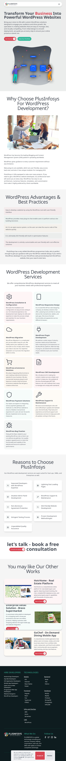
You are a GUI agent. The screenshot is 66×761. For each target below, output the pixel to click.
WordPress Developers (11, 696)
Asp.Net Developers (10, 679)
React (26, 696)
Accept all (40, 756)
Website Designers (9, 694)
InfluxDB (47, 704)
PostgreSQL (48, 702)
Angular (27, 693)
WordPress (28, 722)
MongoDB (48, 700)
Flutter (27, 686)
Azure (26, 714)
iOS (26, 679)
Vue (26, 698)
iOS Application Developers (12, 681)
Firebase (47, 698)
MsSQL (47, 693)
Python (47, 684)
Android (27, 682)
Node (46, 679)
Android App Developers (11, 676)
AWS (26, 712)
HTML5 (27, 702)
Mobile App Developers (11, 683)
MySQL (47, 696)
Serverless (28, 716)
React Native (28, 684)
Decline (49, 756)
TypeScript (28, 700)
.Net (46, 682)
